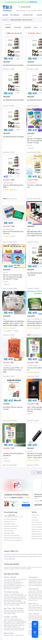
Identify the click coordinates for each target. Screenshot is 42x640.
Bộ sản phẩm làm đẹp (14, 629)
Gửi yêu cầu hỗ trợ (9, 521)
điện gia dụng (20, 10)
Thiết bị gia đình (18, 635)
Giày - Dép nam (33, 614)
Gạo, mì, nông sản (13, 598)
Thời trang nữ (33, 577)
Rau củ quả (10, 595)
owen (33, 567)
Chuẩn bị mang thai (12, 588)
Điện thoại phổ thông (13, 612)
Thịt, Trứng (12, 594)
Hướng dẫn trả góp (9, 533)
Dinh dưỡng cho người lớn (14, 585)
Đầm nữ (35, 579)
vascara (6, 567)
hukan (17, 568)
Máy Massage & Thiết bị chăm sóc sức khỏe (15, 622)
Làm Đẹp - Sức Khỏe (10, 617)
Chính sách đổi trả (9, 531)
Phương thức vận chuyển (11, 526)
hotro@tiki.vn (18, 538)
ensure (38, 567)
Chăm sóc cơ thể (12, 622)
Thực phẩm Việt (18, 595)
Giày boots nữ (35, 609)
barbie (29, 567)
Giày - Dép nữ (33, 603)
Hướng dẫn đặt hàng (9, 524)
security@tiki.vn (17, 540)
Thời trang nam (33, 589)
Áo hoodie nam (36, 594)
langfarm (12, 568)
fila (25, 568)
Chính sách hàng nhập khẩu (11, 535)
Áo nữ (30, 579)
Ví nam (30, 633)
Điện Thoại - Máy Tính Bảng (13, 608)
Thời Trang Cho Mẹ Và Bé (11, 579)
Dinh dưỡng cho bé (12, 584)
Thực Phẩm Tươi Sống (11, 592)
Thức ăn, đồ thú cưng (13, 603)
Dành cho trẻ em (12, 602)
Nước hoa (10, 628)
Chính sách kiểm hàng (10, 528)
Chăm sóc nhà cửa (14, 605)
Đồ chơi (21, 579)
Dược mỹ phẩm (19, 630)
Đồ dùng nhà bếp (8, 635)
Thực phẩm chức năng (13, 620)
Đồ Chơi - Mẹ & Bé (10, 577)
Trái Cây (6, 594)
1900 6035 (11, 559)
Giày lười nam (32, 616)
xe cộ (28, 10)
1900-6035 (11, 515)
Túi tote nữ (39, 627)
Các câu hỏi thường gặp (10, 519)
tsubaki (29, 568)
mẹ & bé (33, 10)
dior (10, 567)
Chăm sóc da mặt (9, 619)
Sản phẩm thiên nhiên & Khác (14, 624)
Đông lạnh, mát (15, 597)
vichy (21, 568)
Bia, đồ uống (10, 600)
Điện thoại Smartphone (10, 610)
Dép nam (37, 617)
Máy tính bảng (12, 613)
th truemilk (23, 567)
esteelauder (16, 567)
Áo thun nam (31, 591)
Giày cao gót (32, 605)
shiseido (6, 568)
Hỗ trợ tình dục (18, 628)
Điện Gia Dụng (8, 633)
